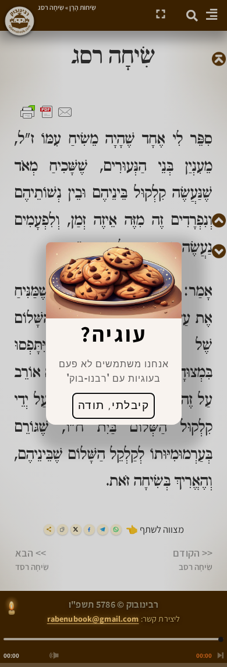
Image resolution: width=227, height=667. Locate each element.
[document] (113, 333)
